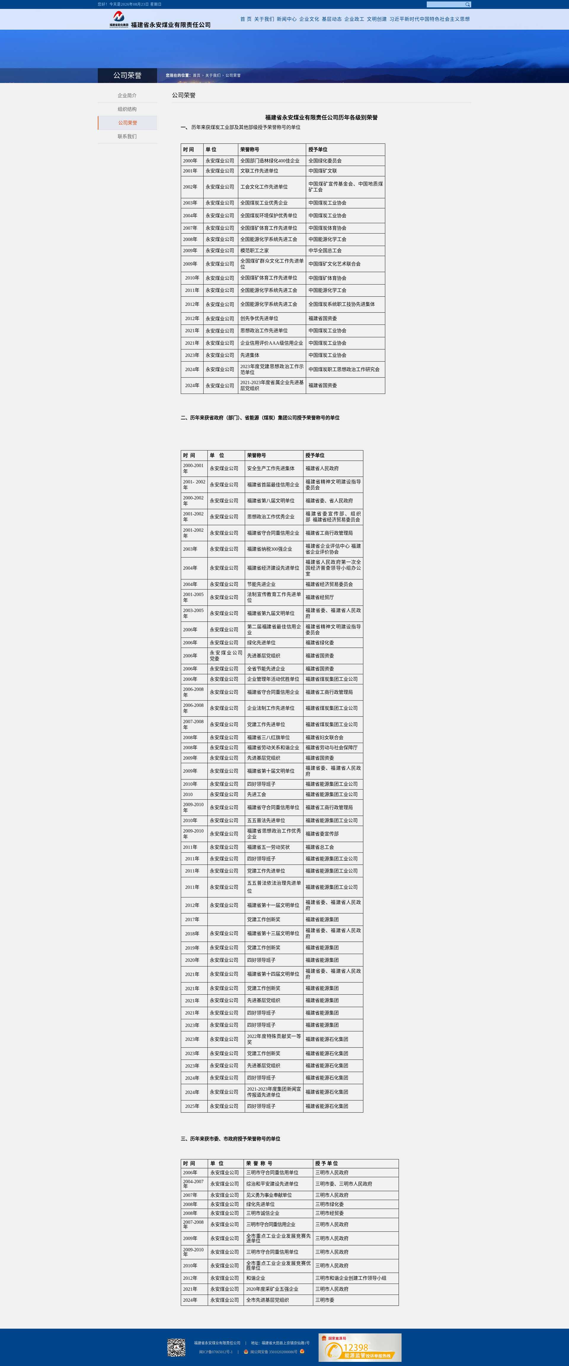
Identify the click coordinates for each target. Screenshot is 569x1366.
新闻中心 (287, 19)
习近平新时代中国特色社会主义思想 (429, 19)
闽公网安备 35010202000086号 (274, 1352)
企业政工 (354, 19)
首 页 (246, 19)
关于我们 (264, 19)
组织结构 (127, 109)
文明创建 (377, 19)
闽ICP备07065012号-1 (216, 1352)
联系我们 (127, 136)
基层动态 (332, 19)
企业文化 (309, 19)
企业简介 (127, 95)
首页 (197, 76)
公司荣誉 (233, 76)
